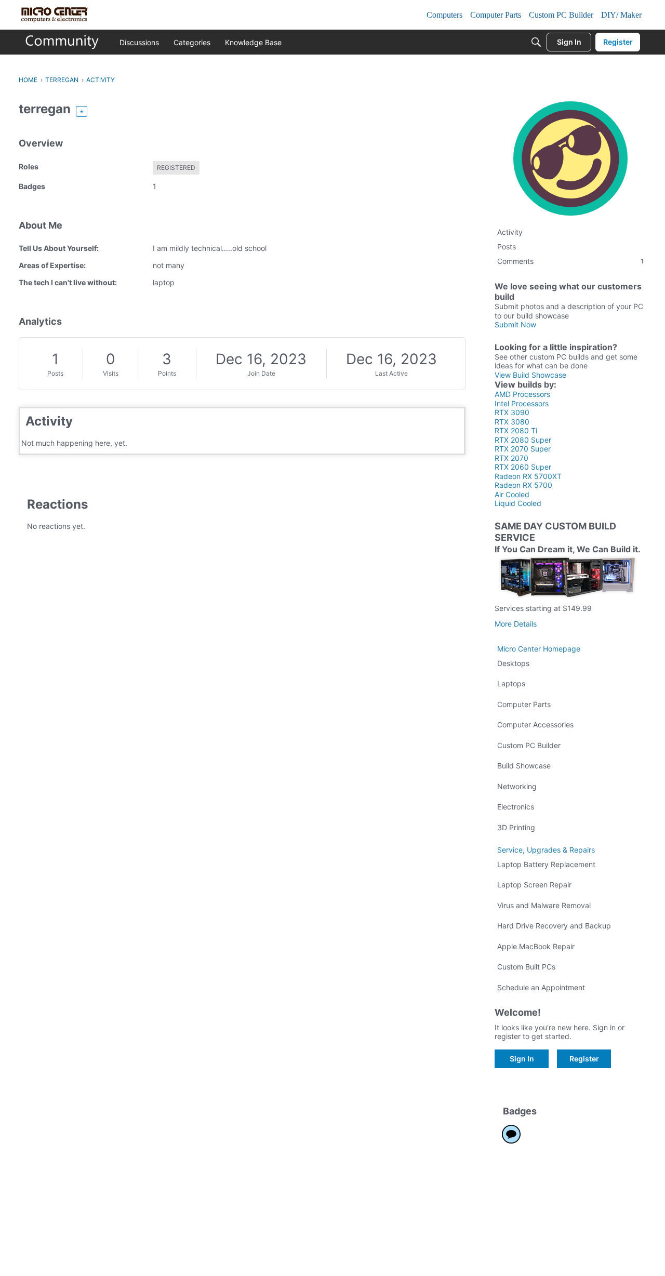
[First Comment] (511, 1134)
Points (167, 373)
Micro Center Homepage (538, 648)
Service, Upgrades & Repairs (546, 849)
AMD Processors (522, 394)
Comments (570, 261)
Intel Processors (522, 403)
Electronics (515, 806)
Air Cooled (512, 494)
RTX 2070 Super (523, 448)
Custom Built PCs (526, 966)
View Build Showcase (530, 374)
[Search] (536, 42)
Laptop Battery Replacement (546, 864)
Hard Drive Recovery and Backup (554, 925)
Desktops (513, 663)
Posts (55, 373)
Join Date (261, 373)
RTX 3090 (512, 412)
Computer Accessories (535, 724)
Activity (510, 232)
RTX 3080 (512, 421)
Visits (110, 373)
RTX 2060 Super (523, 466)
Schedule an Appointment (541, 987)
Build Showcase (524, 765)
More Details (516, 623)
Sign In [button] (522, 1058)
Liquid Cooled (518, 503)
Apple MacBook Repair (536, 946)
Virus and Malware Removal (544, 905)
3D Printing (516, 827)
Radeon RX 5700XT (528, 476)
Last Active (391, 373)
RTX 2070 (511, 458)
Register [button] (584, 1058)
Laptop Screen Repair (534, 884)
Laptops (511, 683)
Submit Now (515, 324)
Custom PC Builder (529, 745)
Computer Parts (524, 704)
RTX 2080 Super (523, 439)
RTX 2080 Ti (516, 430)
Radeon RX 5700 (523, 485)
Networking (517, 786)
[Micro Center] (62, 42)
